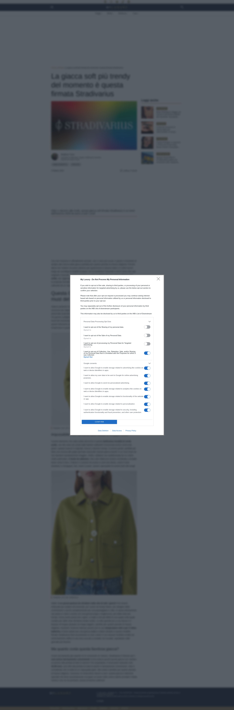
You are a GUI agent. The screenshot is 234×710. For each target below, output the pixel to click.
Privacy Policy (131, 431)
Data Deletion (103, 431)
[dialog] (117, 355)
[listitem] (117, 321)
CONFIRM (99, 422)
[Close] (159, 279)
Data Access (117, 431)
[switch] (147, 327)
